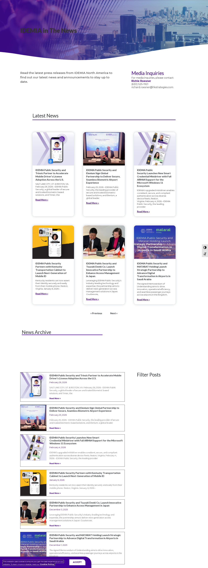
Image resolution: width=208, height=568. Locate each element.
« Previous (96, 313)
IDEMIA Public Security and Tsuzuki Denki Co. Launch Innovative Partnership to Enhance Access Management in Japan (103, 269)
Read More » (41, 200)
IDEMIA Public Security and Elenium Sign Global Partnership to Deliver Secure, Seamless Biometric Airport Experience (103, 176)
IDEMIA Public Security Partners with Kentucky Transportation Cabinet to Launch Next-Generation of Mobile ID (51, 269)
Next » (114, 313)
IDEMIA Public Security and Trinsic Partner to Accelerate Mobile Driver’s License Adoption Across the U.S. (51, 175)
